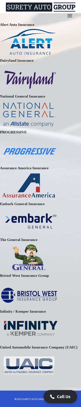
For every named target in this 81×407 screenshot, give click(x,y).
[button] (60, 396)
